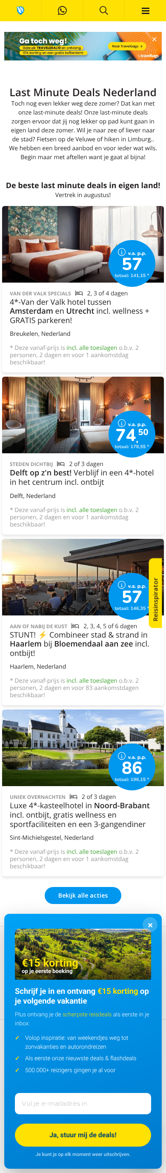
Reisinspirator (155, 599)
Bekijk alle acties (83, 895)
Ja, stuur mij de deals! (83, 1135)
